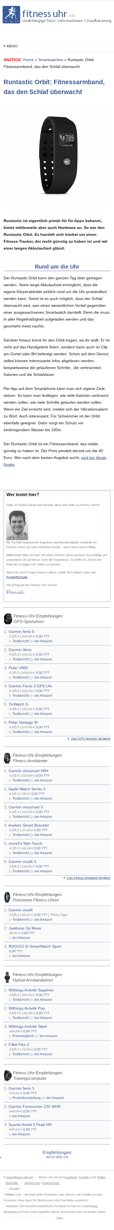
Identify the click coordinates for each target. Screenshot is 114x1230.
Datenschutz (50, 1183)
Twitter (101, 1177)
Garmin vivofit (21, 910)
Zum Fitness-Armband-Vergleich (88, 877)
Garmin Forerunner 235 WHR (35, 1106)
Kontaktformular (16, 577)
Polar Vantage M (23, 722)
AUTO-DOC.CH (57, 1157)
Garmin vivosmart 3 (26, 807)
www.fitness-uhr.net (20, 1177)
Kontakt (14, 1188)
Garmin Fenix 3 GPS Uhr (30, 686)
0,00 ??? (42, 636)
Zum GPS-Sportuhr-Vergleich (90, 738)
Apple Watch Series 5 (27, 789)
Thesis (59, 1218)
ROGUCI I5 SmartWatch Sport (35, 946)
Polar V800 (18, 668)
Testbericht (20, 641)
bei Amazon (43, 641)
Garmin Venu (20, 649)
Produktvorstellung (26, 1098)
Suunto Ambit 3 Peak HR (30, 1124)
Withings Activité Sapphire (31, 990)
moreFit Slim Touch (25, 843)
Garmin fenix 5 (21, 631)
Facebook (70, 1177)
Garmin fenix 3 (21, 1088)
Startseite (11, 1183)
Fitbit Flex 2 (19, 1044)
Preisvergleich (23, 1036)
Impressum (32, 1183)
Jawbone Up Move (25, 928)
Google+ (84, 1177)
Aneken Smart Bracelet (28, 825)
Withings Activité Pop (27, 1008)
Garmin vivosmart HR (28, 771)
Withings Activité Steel (28, 1026)
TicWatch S (18, 704)
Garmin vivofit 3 (22, 861)
